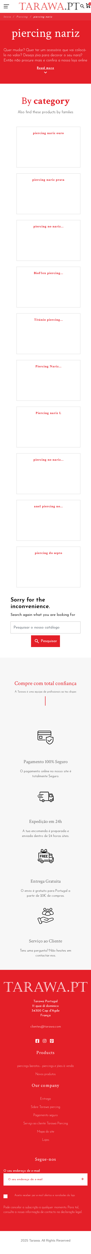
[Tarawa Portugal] (49, 6)
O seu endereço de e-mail (22, 1171)
